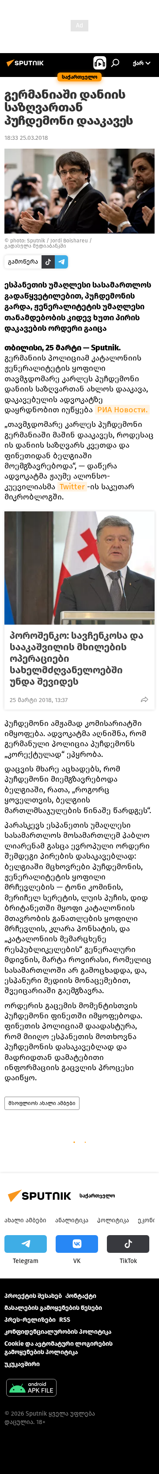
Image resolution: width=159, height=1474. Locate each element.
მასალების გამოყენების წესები (53, 1308)
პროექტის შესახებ (33, 1296)
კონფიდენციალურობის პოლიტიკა (57, 1332)
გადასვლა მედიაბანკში (35, 246)
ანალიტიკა (71, 1220)
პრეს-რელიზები (30, 1320)
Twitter (72, 486)
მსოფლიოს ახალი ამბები (42, 1103)
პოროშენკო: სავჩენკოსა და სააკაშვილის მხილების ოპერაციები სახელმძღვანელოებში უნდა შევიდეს (77, 658)
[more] (144, 699)
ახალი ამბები (25, 1220)
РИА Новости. (122, 410)
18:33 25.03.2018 (26, 138)
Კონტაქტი (80, 1296)
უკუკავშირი (22, 1364)
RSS (64, 1320)
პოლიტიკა (113, 1220)
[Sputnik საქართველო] (26, 66)
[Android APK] (31, 1389)
